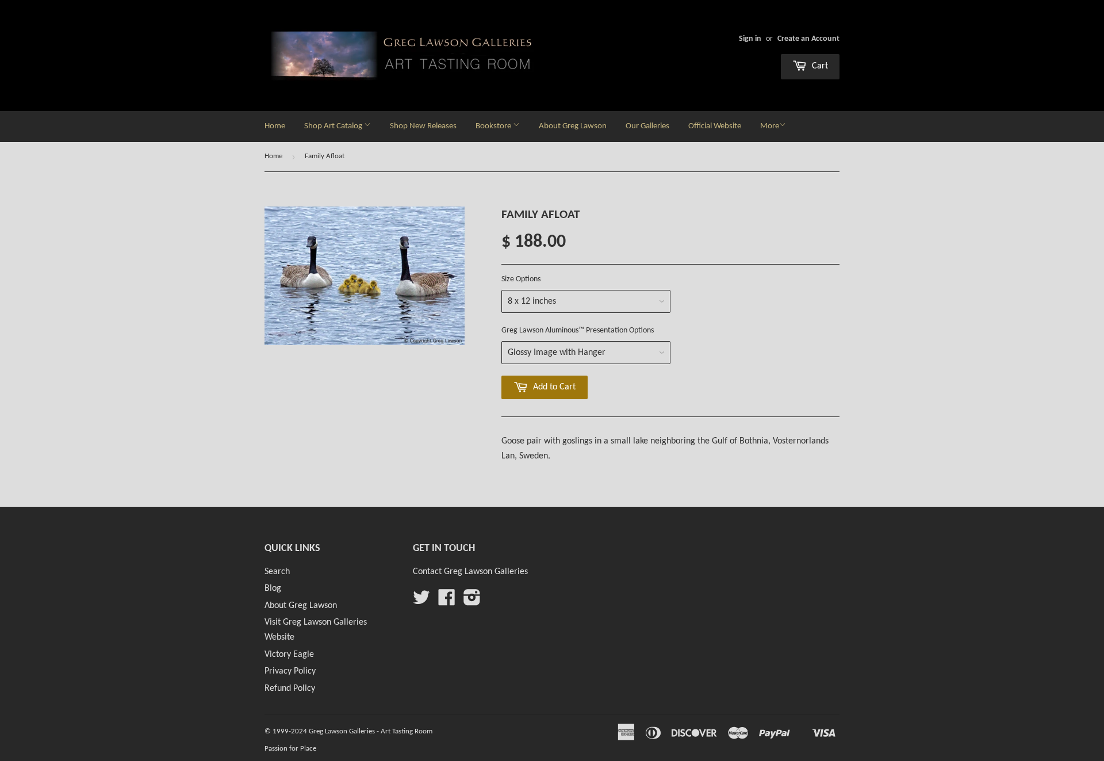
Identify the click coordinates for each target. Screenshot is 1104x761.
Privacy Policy (290, 671)
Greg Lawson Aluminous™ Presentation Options (577, 330)
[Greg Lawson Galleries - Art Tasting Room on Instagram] (472, 601)
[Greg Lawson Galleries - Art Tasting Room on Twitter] (421, 601)
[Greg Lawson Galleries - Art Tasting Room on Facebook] (446, 601)
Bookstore (494, 126)
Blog (272, 588)
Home (274, 126)
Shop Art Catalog (334, 126)
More (769, 126)
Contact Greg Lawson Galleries (470, 571)
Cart (819, 66)
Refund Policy (289, 688)
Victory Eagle (289, 654)
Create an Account (808, 39)
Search (277, 571)
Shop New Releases (423, 126)
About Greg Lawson (573, 126)
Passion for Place (290, 748)
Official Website (714, 126)
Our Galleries (647, 126)
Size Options (520, 279)
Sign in (750, 39)
